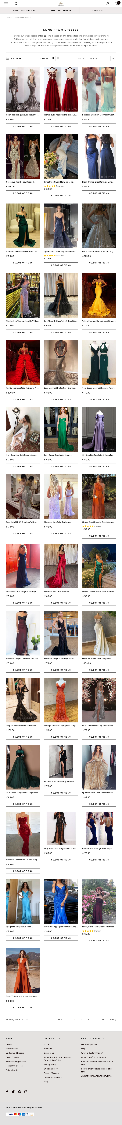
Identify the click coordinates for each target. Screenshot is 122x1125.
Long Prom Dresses (23, 17)
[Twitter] (13, 1091)
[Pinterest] (19, 1091)
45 (103, 1020)
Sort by (81, 58)
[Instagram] (25, 1091)
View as (44, 58)
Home (8, 17)
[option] (24, 10)
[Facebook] (7, 1091)
